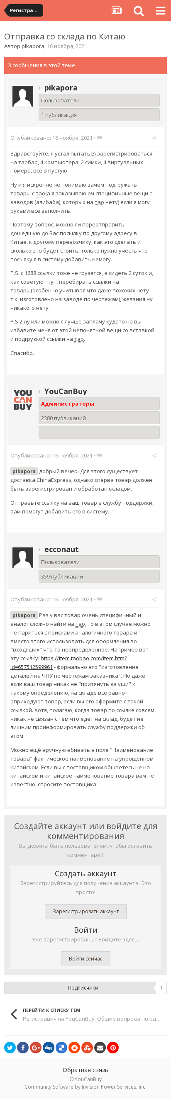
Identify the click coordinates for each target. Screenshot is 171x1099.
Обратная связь (85, 1070)
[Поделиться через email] (100, 1047)
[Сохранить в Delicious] (61, 1047)
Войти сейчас (86, 958)
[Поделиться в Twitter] (10, 1047)
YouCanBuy (65, 391)
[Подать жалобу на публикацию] (99, 137)
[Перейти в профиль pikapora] (22, 96)
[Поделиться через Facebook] (23, 1047)
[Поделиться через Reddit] (74, 1047)
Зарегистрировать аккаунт (86, 911)
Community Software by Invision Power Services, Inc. (85, 1086)
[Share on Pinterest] (113, 1047)
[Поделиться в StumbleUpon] (87, 1047)
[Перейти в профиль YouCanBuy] (22, 399)
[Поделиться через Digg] (48, 1047)
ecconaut (61, 549)
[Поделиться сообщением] (154, 137)
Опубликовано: (51, 137)
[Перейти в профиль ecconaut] (22, 557)
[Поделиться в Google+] (36, 1047)
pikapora (33, 46)
